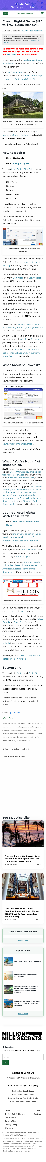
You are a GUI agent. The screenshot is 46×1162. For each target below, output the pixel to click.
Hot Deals (12, 55)
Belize (20, 673)
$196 (27, 75)
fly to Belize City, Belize (23, 169)
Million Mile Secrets (31, 31)
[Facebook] (11, 712)
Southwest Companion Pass (17, 444)
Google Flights (20, 135)
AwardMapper (23, 556)
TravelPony (19, 622)
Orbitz (24, 339)
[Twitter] (15, 712)
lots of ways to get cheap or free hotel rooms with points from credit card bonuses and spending (21, 537)
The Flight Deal (14, 72)
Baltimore (18, 278)
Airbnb (6, 643)
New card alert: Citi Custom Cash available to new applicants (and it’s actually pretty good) (22, 859)
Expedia (35, 339)
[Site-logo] (5, 13)
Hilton (11, 611)
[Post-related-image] (23, 833)
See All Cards (23, 940)
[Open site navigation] (42, 13)
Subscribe (8, 1047)
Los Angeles (34, 278)
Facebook (13, 1078)
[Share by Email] (19, 712)
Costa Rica (33, 673)
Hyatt (22, 611)
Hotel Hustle (28, 549)
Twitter (24, 1078)
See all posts (23, 1014)
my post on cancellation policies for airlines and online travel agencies (21, 353)
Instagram (35, 1078)
